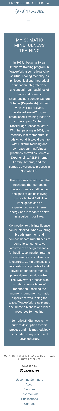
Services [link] (29, 389)
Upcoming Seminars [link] (29, 379)
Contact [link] (29, 404)
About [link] (30, 384)
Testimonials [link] (29, 394)
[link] (29, 370)
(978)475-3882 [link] (29, 11)
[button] (29, 21)
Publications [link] (29, 399)
